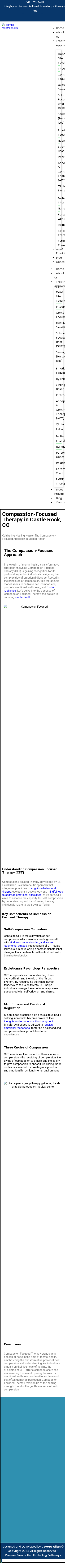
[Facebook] (18, 17)
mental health (23, 597)
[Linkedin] (37, 17)
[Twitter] (27, 17)
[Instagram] (46, 17)
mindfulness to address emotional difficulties (32, 893)
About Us (59, 275)
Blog (59, 498)
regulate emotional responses (29, 1026)
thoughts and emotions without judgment (28, 1021)
